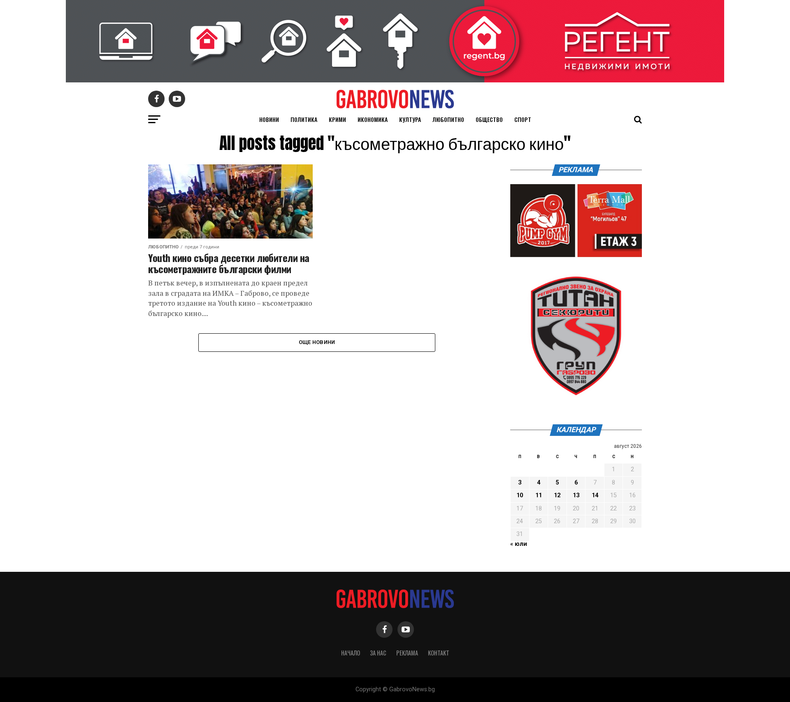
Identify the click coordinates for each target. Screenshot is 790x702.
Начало (350, 652)
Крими (337, 119)
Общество (489, 119)
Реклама (407, 652)
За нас (378, 652)
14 (595, 495)
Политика (303, 119)
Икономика (373, 119)
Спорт (522, 119)
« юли (518, 544)
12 (557, 495)
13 (576, 495)
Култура (410, 119)
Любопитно (448, 119)
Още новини (317, 342)
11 (538, 495)
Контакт (438, 652)
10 (519, 495)
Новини (269, 119)
